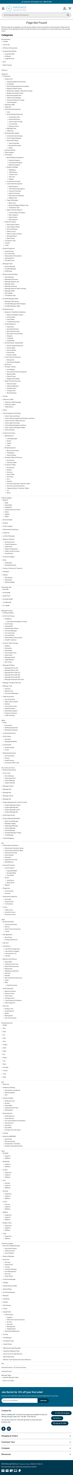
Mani (6, 982)
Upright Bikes (11, 340)
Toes (4, 1074)
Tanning (5, 1133)
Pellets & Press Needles (14, 98)
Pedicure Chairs (9, 993)
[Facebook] (3, 1429)
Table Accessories (8, 696)
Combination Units (14, 117)
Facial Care (6, 533)
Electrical (7, 689)
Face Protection (9, 868)
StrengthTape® (8, 599)
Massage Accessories (11, 279)
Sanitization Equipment (10, 896)
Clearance (4, 70)
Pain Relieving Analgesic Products (17, 621)
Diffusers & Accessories (10, 48)
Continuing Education (9, 733)
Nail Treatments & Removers (13, 978)
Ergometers (10, 327)
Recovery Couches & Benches (16, 486)
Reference (8, 364)
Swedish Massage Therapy (13, 832)
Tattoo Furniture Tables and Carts (15, 420)
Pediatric (9, 481)
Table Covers (9, 910)
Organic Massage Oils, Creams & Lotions (15, 802)
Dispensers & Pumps (11, 859)
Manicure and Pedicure (10, 959)
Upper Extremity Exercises (13, 381)
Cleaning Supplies (8, 613)
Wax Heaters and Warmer (12, 1090)
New (2, 1363)
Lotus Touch (6, 773)
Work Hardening (11, 393)
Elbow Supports (13, 215)
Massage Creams (8, 786)
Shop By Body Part (7, 1023)
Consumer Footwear (15, 191)
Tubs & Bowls (9, 553)
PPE (2, 843)
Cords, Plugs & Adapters (14, 138)
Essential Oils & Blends (9, 51)
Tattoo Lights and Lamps (12, 423)
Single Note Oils (9, 58)
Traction (7, 243)
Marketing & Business (11, 727)
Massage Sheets (10, 657)
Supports (7, 1156)
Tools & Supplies (12, 102)
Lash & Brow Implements (12, 949)
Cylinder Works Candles (10, 1286)
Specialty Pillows (12, 236)
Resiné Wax (8, 1139)
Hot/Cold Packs (9, 635)
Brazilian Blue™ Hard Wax (12, 1143)
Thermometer (9, 891)
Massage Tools (7, 686)
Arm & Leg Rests (10, 699)
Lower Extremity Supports (14, 183)
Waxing (5, 575)
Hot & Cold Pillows (12, 229)
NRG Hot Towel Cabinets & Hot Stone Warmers (17, 1359)
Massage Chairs (8, 263)
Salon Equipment (8, 988)
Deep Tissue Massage (11, 821)
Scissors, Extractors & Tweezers (12, 568)
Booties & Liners (10, 542)
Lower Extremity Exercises (13, 357)
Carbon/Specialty (14, 143)
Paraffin (5, 1302)
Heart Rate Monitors (13, 329)
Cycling (5, 1170)
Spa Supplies (9, 293)
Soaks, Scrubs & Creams (12, 551)
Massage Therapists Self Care (12, 682)
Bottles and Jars (10, 1101)
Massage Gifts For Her (11, 668)
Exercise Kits (10, 352)
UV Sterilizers (9, 904)
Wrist (4, 1077)
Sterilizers (6, 571)
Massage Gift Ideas (9, 665)
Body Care (6, 1084)
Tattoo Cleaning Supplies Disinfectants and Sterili (19, 418)
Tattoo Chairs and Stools (12, 416)
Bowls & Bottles (7, 520)
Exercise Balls (11, 348)
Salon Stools (8, 996)
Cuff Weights (11, 369)
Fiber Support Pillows (13, 224)
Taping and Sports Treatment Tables (18, 488)
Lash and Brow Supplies (12, 951)
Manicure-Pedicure (8, 539)
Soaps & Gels (9, 1276)
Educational (8, 725)
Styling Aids (8, 563)
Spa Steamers (9, 1123)
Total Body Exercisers (13, 321)
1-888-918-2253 (47, 1)
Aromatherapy (5, 39)
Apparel (5, 500)
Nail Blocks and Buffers (12, 971)
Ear (4, 1035)
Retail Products (9, 760)
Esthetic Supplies (6, 498)
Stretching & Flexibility (13, 362)
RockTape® (6, 592)
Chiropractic (6, 76)
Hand (4, 1048)
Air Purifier (8, 899)
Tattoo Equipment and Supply (12, 413)
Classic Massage (10, 780)
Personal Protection (9, 865)
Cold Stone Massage (9, 1279)
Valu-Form (12, 177)
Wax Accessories (10, 1141)
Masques (6, 1295)
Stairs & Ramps (11, 455)
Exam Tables (11, 474)
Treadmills (10, 338)
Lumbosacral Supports (15, 162)
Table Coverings (10, 715)
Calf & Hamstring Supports (17, 189)
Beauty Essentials (8, 921)
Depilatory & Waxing (9, 1087)
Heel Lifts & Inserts (14, 193)
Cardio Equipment (10, 324)
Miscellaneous (9, 862)
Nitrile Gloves (11, 882)
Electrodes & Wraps (12, 140)
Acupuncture (9, 79)
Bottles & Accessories (9, 770)
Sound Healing (9, 1253)
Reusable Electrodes (15, 145)
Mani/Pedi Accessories (12, 966)
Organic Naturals (10, 783)
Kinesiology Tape (6, 587)
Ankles (5, 1025)
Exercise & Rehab (10, 150)
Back (4, 1031)
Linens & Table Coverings (10, 643)
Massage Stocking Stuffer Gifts (14, 679)
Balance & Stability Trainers (15, 315)
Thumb (5, 1070)
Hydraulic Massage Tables (11, 1377)
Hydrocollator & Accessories (13, 256)
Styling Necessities (10, 565)
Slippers (7, 514)
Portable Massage (10, 269)
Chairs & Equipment (11, 544)
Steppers (9, 336)
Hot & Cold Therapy (9, 616)
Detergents (8, 648)
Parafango (6, 1299)
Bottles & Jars (9, 1009)
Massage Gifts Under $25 (12, 675)
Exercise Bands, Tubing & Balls (14, 343)
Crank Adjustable (12, 438)
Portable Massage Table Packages (15, 304)
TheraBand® (7, 602)
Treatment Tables (10, 465)
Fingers (5, 1044)
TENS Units (10, 131)
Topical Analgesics (8, 838)
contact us (11, 1414)
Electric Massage (10, 266)
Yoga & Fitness (7, 1344)
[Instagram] (9, 1429)
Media (3, 720)
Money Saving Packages (10, 274)
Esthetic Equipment (9, 248)
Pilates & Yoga (11, 376)
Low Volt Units (13, 124)
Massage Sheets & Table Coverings (15, 288)
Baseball (5, 1153)
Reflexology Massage (11, 826)
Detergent (8, 857)
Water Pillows (11, 238)
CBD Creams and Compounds (16, 1319)
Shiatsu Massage (10, 828)
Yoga (4, 1233)
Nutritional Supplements (14, 95)
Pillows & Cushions (10, 222)
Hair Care (6, 943)
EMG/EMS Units (11, 128)
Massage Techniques (11, 730)
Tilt (8, 490)
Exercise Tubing (11, 355)
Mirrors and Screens (13, 450)
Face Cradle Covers (10, 653)
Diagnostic (8, 107)
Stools (5, 410)
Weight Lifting (7, 1223)
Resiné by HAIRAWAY (9, 1136)
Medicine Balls (11, 374)
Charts (7, 750)
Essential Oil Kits (10, 54)
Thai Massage (9, 835)
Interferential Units (14, 119)
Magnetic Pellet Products (14, 88)
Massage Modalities (11, 741)
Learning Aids (7, 745)
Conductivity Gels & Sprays (15, 136)
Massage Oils (7, 799)
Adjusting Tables (10, 104)
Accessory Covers (10, 914)
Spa (2, 1082)
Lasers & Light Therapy (15, 121)
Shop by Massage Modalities (11, 818)
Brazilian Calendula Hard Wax (13, 1146)
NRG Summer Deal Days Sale (12, 1348)
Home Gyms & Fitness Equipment (17, 372)
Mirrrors (7, 927)
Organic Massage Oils (11, 812)
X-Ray (7, 245)
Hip (4, 1054)
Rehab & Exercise (8, 309)
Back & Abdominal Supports (15, 157)
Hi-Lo (8, 479)
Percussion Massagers (12, 693)
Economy (9, 472)
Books (5, 722)
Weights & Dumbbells (13, 378)
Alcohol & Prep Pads (11, 853)
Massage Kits (7, 792)
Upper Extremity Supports (14, 210)
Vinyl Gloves (10, 880)
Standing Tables (12, 462)
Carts (8, 112)
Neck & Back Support (11, 711)
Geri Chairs (10, 477)
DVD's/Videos (7, 736)
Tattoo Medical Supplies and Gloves (15, 425)
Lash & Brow (6, 946)
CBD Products (9, 1314)
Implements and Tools (11, 964)
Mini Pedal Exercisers (13, 331)
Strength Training (10, 367)
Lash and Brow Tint (10, 953)
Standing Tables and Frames (13, 457)
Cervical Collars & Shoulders (17, 212)
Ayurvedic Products (11, 1248)
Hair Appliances (7, 934)
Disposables (8, 505)
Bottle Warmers (9, 1116)
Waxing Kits (8, 580)
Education (8, 739)
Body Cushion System (11, 701)
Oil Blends (8, 56)
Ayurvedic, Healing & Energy (11, 1245)
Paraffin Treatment (10, 640)
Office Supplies (9, 152)
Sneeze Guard (9, 901)
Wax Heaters (9, 577)
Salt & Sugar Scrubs (9, 815)
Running (5, 1191)
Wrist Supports (13, 219)
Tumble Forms (13, 174)
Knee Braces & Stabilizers (16, 195)
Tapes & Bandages (12, 200)
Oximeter (8, 893)
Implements (8, 546)
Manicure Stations (10, 991)
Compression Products (14, 181)
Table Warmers (9, 659)
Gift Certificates (9, 756)
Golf (4, 1180)
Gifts (4, 62)
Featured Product (6, 1371)
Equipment (4, 74)
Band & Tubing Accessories (15, 345)
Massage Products (7, 610)
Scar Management (10, 1271)
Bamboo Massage (8, 1256)
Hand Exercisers (11, 384)
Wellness (7, 1158)
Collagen (5, 1282)
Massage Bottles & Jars (12, 281)
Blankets (7, 646)
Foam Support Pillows (13, 227)
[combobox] (36, 15)
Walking (5, 1212)
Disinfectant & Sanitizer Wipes (14, 850)
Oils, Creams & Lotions (8, 768)
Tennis (5, 1201)
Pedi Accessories (12, 985)
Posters (7, 758)
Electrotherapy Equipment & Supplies (18, 86)
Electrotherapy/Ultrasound (15, 114)
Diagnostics (6, 888)
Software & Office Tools (12, 762)
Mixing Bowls (9, 1015)
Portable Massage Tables (10, 298)
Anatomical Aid (9, 747)
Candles (5, 41)
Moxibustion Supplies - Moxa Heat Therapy (19, 91)
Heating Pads (9, 626)
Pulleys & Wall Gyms (13, 386)
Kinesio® (5, 589)
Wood (8, 493)
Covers (5, 907)
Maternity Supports (14, 165)
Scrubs (5, 1308)
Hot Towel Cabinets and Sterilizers (15, 1120)
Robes (7, 512)
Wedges (11, 179)
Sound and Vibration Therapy (15, 100)
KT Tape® (6, 605)
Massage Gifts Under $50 (12, 677)
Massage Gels (7, 789)
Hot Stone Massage (11, 631)
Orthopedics (8, 155)
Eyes (4, 1038)
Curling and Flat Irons (11, 939)
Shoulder (5, 1067)
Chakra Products (10, 1251)
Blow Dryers (8, 937)
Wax (6, 1095)
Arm (4, 1028)
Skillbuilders (12, 170)
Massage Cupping (10, 823)
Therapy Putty (11, 390)
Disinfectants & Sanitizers (11, 529)
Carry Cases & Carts (11, 706)
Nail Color (8, 973)
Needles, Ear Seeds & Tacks (15, 93)
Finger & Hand (13, 217)
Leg (4, 1061)
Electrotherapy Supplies (12, 133)
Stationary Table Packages (13, 402)
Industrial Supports (14, 160)
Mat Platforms (9, 436)
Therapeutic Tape (14, 207)
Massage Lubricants (11, 286)
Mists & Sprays (7, 65)
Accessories (10, 460)
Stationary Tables (8, 399)
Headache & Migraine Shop (11, 1351)
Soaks (7, 980)
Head (4, 1051)
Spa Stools (8, 1125)
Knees (5, 1057)
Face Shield (10, 875)
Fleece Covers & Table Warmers (12, 1354)
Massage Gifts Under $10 (12, 672)
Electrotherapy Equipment (13, 109)
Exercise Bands (11, 350)
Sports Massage (10, 830)
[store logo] (16, 9)
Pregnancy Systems (11, 713)
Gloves (7, 877)
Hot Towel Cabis (10, 253)
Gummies (10, 1324)
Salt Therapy (7, 1305)
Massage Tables (10, 291)
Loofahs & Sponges (9, 536)
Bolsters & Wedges (12, 167)
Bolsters (7, 704)
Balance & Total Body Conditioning (15, 312)
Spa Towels (8, 662)
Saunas (5, 396)
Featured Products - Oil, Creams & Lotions (13, 1367)
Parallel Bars (10, 453)
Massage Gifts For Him (11, 670)
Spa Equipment (9, 258)
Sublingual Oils (11, 1329)
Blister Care (12, 203)
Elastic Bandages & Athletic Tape (18, 205)
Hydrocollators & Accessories (13, 637)
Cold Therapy (9, 624)
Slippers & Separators (11, 549)
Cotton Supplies (8, 526)
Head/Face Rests (10, 708)
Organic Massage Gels (11, 807)
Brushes (5, 523)
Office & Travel (11, 231)
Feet (4, 1041)
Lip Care (7, 1267)
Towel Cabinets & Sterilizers (13, 1000)
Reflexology (8, 271)
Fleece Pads (8, 655)
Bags (6, 503)
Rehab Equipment (10, 448)
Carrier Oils (6, 44)
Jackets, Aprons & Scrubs (12, 509)
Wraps (11, 148)
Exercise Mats (11, 317)
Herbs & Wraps (7, 1289)
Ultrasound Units (14, 126)
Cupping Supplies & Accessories (16, 81)
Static (8, 445)
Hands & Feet (9, 1264)
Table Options (9, 407)
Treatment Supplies (7, 1243)
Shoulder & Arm (11, 388)
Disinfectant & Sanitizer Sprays (14, 848)
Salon (4, 560)
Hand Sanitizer (9, 855)
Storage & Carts (9, 260)
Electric (9, 441)
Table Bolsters (13, 172)
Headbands (8, 507)
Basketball (6, 1161)
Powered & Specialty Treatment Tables (18, 483)
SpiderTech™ (7, 596)
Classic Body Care (10, 778)
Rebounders (10, 360)
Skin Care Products (10, 1018)
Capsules (9, 1317)
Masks (7, 1013)
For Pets (9, 1322)
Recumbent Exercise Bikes (15, 333)
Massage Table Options (12, 301)
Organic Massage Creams (12, 805)
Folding (9, 443)
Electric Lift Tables (8, 1380)
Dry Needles (10, 84)
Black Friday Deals (8, 1357)
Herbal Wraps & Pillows (12, 628)
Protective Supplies (9, 557)
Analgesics (8, 619)
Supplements (7, 1312)
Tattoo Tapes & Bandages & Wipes (15, 427)
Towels (7, 931)
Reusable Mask (11, 873)
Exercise (7, 1183)
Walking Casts (13, 198)
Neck (4, 1064)
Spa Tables (8, 1127)
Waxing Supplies (10, 582)
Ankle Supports (13, 186)
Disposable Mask (12, 871)
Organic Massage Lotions (12, 809)
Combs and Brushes (11, 924)
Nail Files (7, 975)
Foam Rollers (11, 319)
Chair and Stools (10, 430)
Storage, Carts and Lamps (13, 1130)
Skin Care (6, 1006)
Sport (3, 1151)
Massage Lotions (8, 796)
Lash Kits (7, 956)
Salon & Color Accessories (13, 929)
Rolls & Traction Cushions (14, 234)
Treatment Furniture (9, 433)
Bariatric (9, 470)
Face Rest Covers (10, 912)
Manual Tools (9, 691)
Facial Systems (9, 251)
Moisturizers (8, 968)
